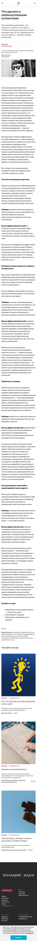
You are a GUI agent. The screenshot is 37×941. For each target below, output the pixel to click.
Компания (5, 898)
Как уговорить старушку (14, 615)
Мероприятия (23, 895)
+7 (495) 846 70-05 (25, 917)
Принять (18, 937)
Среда (3, 904)
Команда (4, 900)
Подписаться (7, 890)
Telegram (4, 917)
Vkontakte (4, 919)
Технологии (5, 902)
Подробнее (29, 933)
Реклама (21, 892)
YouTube (4, 920)
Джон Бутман (6, 55)
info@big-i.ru (23, 919)
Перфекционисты (7, 906)
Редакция (21, 893)
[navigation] (9, 898)
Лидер (3, 896)
